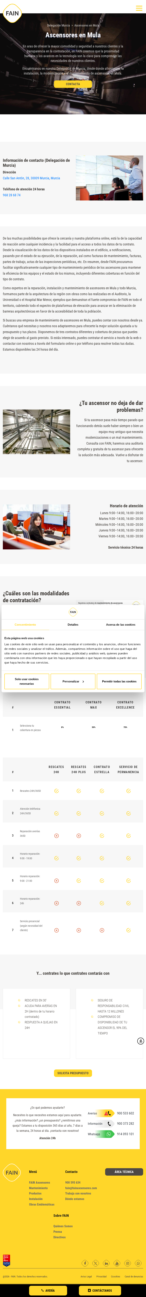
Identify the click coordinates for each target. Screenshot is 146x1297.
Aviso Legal (86, 1276)
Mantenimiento (38, 1188)
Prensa (57, 1232)
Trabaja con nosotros (78, 1193)
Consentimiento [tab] (25, 624)
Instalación (36, 1199)
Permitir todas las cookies (119, 681)
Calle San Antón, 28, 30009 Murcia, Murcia (31, 178)
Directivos (59, 1237)
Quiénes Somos (63, 1226)
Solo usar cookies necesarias (27, 681)
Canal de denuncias (134, 1276)
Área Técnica (124, 1172)
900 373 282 (125, 1123)
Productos (35, 1193)
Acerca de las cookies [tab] (120, 624)
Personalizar (71, 681)
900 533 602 (125, 1113)
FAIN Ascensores (39, 1182)
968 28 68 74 (12, 195)
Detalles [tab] (73, 624)
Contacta (73, 84)
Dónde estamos (74, 1199)
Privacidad (101, 1276)
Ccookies (115, 1276)
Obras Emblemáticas (41, 1204)
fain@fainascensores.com (81, 1188)
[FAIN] (12, 13)
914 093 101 (125, 1134)
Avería (50, 1290)
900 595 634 (72, 1182)
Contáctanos (102, 1290)
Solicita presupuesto (73, 1073)
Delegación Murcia (58, 25)
